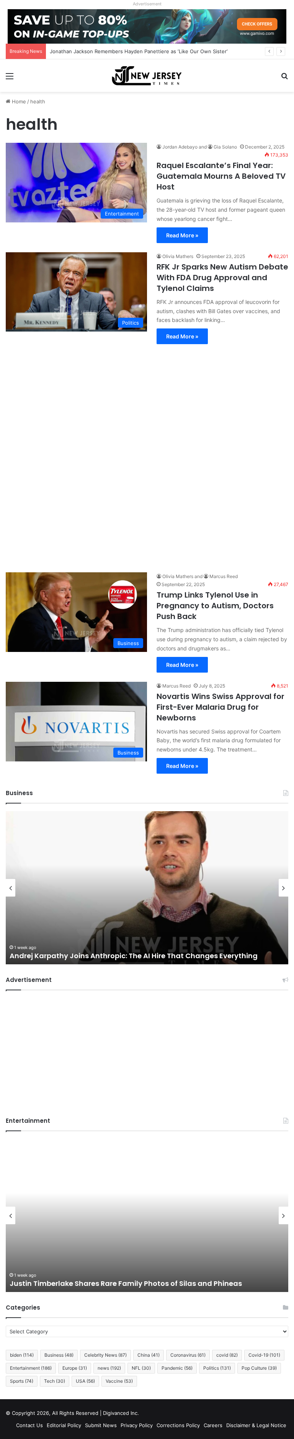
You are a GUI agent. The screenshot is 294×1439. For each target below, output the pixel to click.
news (109, 1368)
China (148, 1355)
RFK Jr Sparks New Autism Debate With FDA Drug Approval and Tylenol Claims (222, 277)
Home (18, 101)
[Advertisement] (147, 454)
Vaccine (119, 1381)
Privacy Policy (137, 1425)
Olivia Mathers (177, 256)
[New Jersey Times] (147, 76)
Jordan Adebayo (180, 147)
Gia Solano (225, 147)
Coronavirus (188, 1355)
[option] (147, 887)
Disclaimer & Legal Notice (256, 1425)
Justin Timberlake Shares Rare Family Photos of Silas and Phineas (126, 1283)
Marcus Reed (223, 576)
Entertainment (31, 1368)
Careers (213, 1425)
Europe (74, 1368)
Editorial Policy (64, 1425)
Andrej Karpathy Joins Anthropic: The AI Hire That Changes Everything (134, 955)
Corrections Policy (178, 1425)
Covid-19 (264, 1355)
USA (85, 1381)
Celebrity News (105, 1355)
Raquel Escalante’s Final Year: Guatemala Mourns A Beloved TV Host (221, 176)
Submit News (101, 1425)
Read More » (182, 235)
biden (22, 1355)
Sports (21, 1381)
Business (59, 1355)
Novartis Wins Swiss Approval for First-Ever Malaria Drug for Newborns (220, 707)
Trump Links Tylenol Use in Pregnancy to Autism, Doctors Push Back (215, 606)
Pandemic (177, 1368)
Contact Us (29, 1425)
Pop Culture (259, 1368)
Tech (54, 1381)
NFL (141, 1368)
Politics (217, 1368)
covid (227, 1355)
